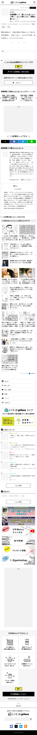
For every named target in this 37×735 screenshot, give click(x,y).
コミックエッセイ (13, 24)
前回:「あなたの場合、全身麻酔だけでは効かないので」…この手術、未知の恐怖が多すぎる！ (9, 98)
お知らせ (7, 402)
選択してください (26, 179)
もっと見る (18, 485)
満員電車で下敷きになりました (18, 9)
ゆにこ (15, 186)
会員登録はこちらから (19, 694)
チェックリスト (14, 496)
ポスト (33, 7)
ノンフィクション (25, 24)
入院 (8, 27)
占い (23, 496)
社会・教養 (7, 390)
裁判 (3, 27)
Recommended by (24, 373)
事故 (33, 24)
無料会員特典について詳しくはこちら (18, 698)
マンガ (4, 24)
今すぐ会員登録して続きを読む (19, 72)
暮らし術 (7, 385)
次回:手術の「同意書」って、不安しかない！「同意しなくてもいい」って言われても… (27, 98)
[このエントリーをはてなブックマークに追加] (20, 727)
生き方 (7, 381)
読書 (6, 394)
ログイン (18, 82)
